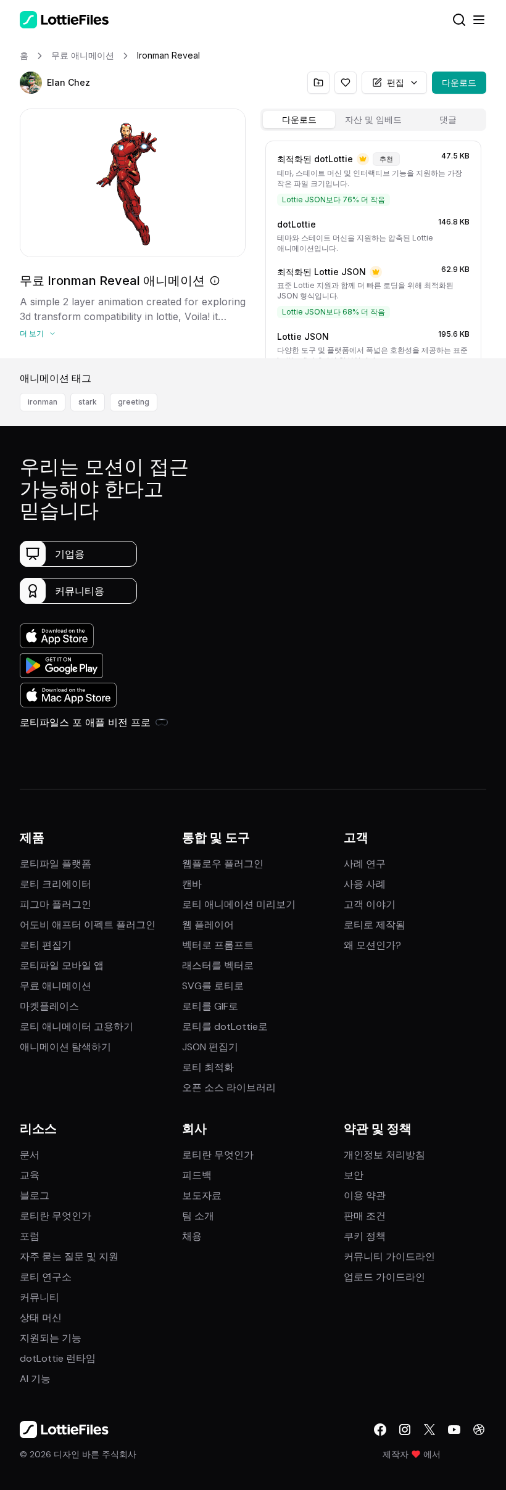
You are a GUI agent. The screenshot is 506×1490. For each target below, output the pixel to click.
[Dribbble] (478, 1429)
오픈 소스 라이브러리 (229, 1087)
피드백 (197, 1175)
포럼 (29, 1236)
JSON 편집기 (210, 1046)
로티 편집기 (46, 945)
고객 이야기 (370, 904)
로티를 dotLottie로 (225, 1026)
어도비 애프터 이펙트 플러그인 (88, 924)
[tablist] (373, 120)
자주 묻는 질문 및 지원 (69, 1256)
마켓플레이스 (49, 1006)
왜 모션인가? (372, 945)
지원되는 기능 (50, 1338)
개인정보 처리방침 (384, 1154)
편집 (395, 82)
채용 (192, 1236)
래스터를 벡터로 (218, 965)
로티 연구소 (46, 1276)
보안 (353, 1175)
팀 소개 (198, 1215)
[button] (31, 83)
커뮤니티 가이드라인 (389, 1256)
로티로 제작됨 (374, 924)
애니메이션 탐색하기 (65, 1046)
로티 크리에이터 (55, 884)
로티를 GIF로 (210, 1006)
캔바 (192, 884)
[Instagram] (404, 1429)
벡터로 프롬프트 (218, 945)
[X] (429, 1429)
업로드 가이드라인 (384, 1276)
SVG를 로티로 (213, 985)
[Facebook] (380, 1429)
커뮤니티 (39, 1297)
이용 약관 (365, 1195)
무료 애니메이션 (55, 985)
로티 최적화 (208, 1067)
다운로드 (459, 82)
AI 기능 (35, 1378)
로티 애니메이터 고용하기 (76, 1026)
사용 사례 (365, 884)
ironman (42, 401)
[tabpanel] (373, 247)
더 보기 (32, 333)
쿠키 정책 (365, 1236)
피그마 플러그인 (55, 904)
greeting (133, 401)
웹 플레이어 (208, 924)
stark (87, 401)
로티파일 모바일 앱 (62, 965)
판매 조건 (365, 1215)
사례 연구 (365, 863)
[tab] (299, 119)
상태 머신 (41, 1317)
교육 (29, 1175)
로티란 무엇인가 (55, 1215)
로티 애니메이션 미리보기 (239, 904)
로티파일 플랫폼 (55, 863)
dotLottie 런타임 (58, 1358)
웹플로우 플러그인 (222, 863)
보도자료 (202, 1195)
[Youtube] (454, 1429)
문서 (29, 1154)
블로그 (34, 1195)
